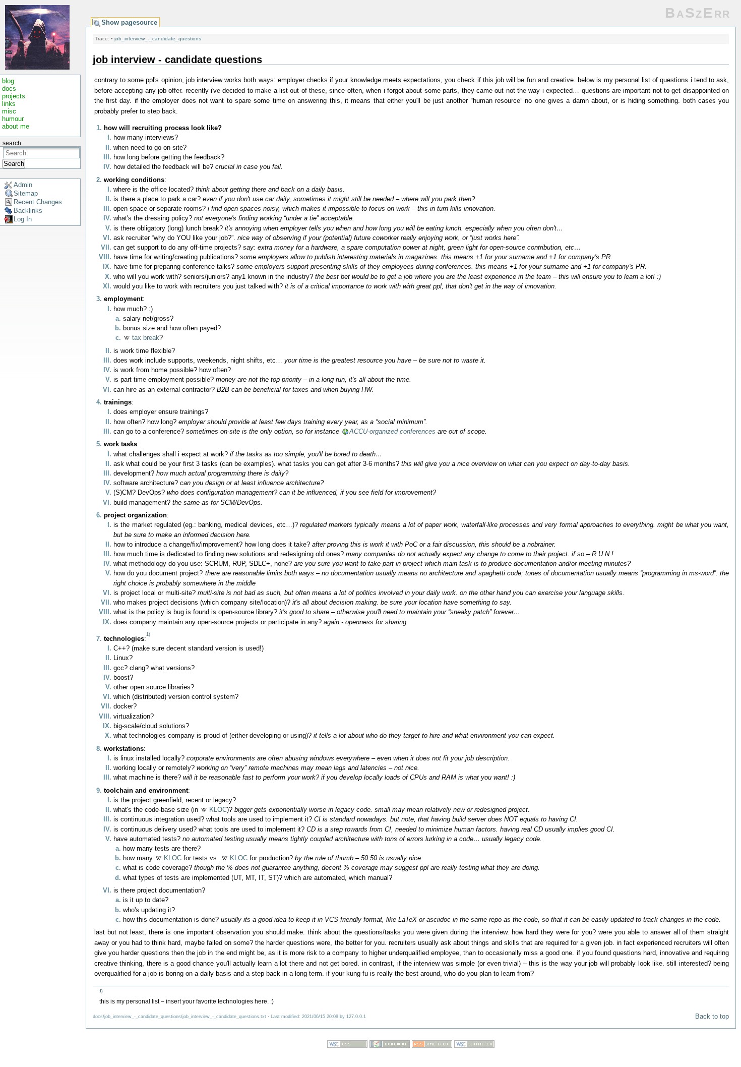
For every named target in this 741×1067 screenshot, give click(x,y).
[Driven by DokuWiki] (389, 1045)
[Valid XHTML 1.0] (474, 1045)
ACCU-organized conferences (392, 431)
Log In (23, 219)
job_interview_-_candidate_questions (157, 38)
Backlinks (28, 210)
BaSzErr (698, 13)
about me (15, 126)
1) (148, 634)
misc (9, 111)
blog (8, 81)
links (9, 103)
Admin (23, 185)
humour (13, 119)
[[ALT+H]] (37, 36)
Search (14, 163)
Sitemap (26, 193)
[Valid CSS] (347, 1045)
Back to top (712, 1016)
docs (9, 88)
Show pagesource (129, 22)
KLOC (218, 809)
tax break (145, 337)
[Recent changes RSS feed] (432, 1045)
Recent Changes (38, 202)
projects (13, 96)
